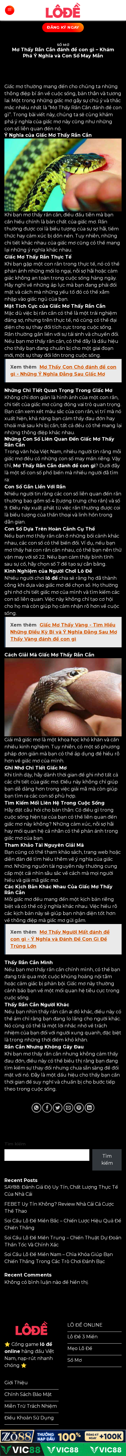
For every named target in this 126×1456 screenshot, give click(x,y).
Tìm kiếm (15, 1144)
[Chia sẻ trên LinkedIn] (89, 1108)
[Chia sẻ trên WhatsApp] (36, 1108)
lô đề (51, 578)
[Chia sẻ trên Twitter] (57, 1108)
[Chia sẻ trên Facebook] (47, 1108)
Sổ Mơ (63, 45)
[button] (9, 10)
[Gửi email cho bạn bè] (68, 1108)
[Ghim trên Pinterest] (79, 1108)
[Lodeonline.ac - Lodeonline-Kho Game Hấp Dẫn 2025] (63, 10)
